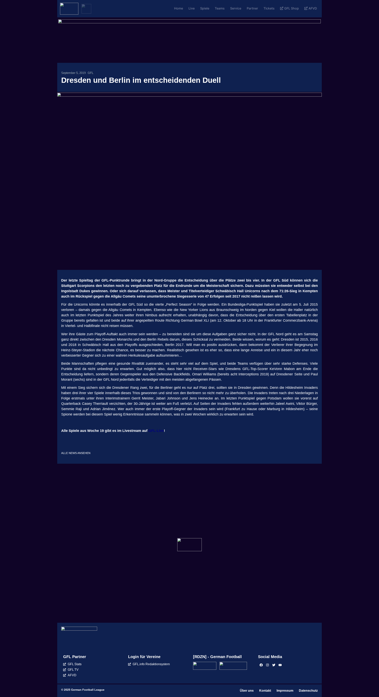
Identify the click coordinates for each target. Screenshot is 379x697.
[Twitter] (274, 665)
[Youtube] (280, 665)
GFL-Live (156, 431)
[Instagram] (267, 665)
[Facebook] (261, 665)
